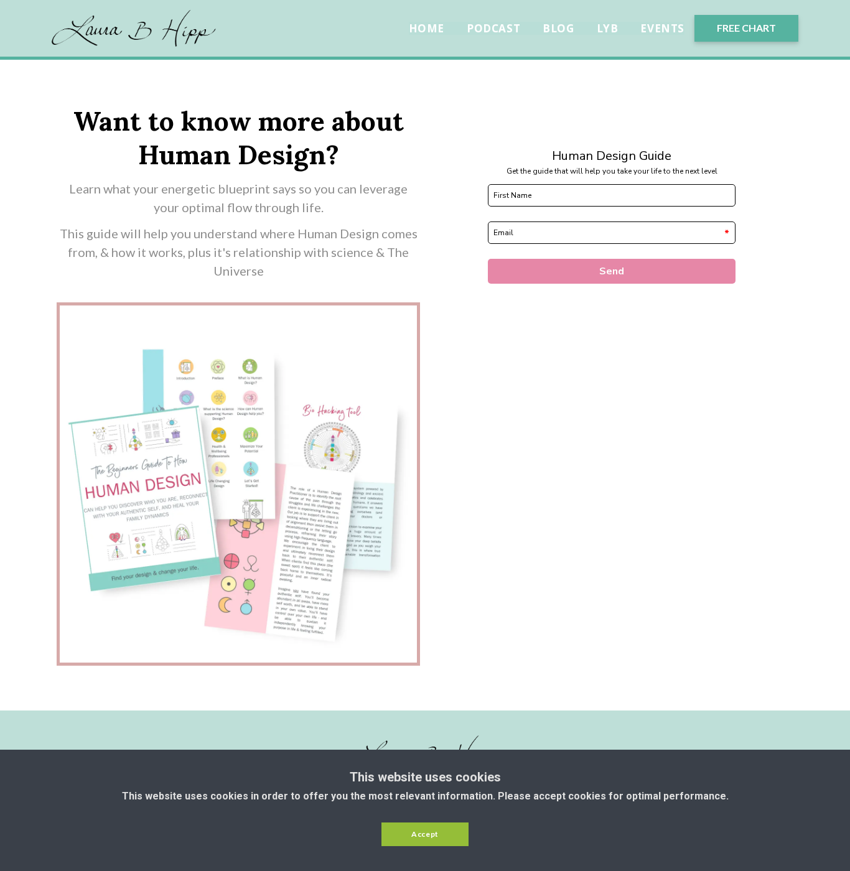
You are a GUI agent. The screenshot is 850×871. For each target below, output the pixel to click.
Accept (425, 834)
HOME (426, 28)
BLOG (558, 28)
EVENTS (662, 28)
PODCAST (493, 28)
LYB (608, 28)
